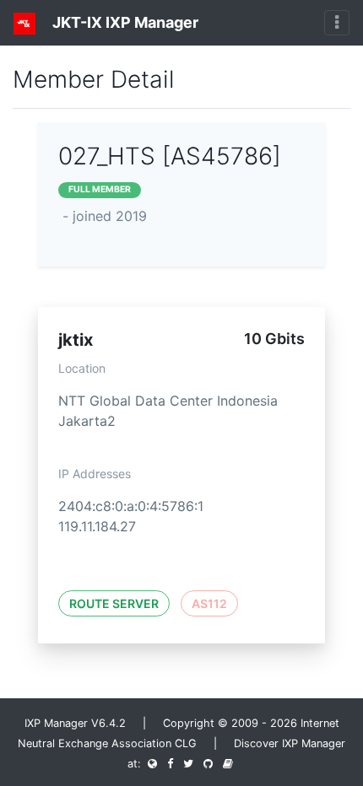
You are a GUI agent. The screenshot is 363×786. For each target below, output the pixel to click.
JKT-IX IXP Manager (123, 22)
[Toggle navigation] (336, 22)
